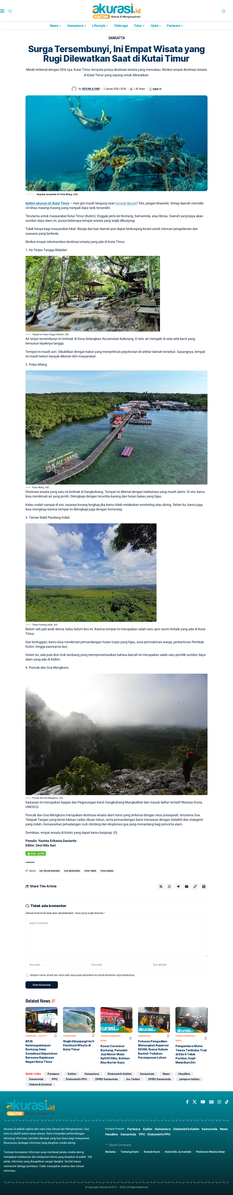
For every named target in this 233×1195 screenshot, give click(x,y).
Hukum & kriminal (110, 1036)
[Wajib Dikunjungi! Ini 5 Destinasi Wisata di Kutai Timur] (79, 1020)
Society (42, 1036)
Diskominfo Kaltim (119, 1073)
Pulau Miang (107, 871)
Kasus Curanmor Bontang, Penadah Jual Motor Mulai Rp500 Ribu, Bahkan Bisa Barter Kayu (115, 1054)
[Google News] (211, 1102)
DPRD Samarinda (106, 1079)
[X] (195, 1102)
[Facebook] (187, 1102)
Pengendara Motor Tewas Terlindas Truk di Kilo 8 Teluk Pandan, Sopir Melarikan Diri (191, 1054)
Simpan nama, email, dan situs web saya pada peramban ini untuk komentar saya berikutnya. (82, 975)
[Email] (186, 886)
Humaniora (69, 1036)
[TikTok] (226, 1102)
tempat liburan (126, 203)
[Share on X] (161, 886)
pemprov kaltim (189, 1079)
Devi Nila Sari (91, 88)
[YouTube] (203, 1102)
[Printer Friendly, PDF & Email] (35, 853)
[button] (9, 11)
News (103, 1040)
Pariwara (30, 1036)
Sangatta (116, 38)
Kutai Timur (90, 871)
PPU (54, 1079)
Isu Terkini (133, 1079)
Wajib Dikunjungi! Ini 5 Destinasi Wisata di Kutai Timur (78, 1045)
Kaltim (72, 1073)
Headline (184, 1073)
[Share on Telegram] (178, 886)
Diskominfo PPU (76, 1079)
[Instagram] (219, 1102)
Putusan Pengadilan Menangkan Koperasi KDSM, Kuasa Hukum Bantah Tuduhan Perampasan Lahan (153, 1049)
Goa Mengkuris (72, 871)
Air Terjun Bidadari (50, 871)
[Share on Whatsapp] (169, 886)
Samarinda (147, 1073)
